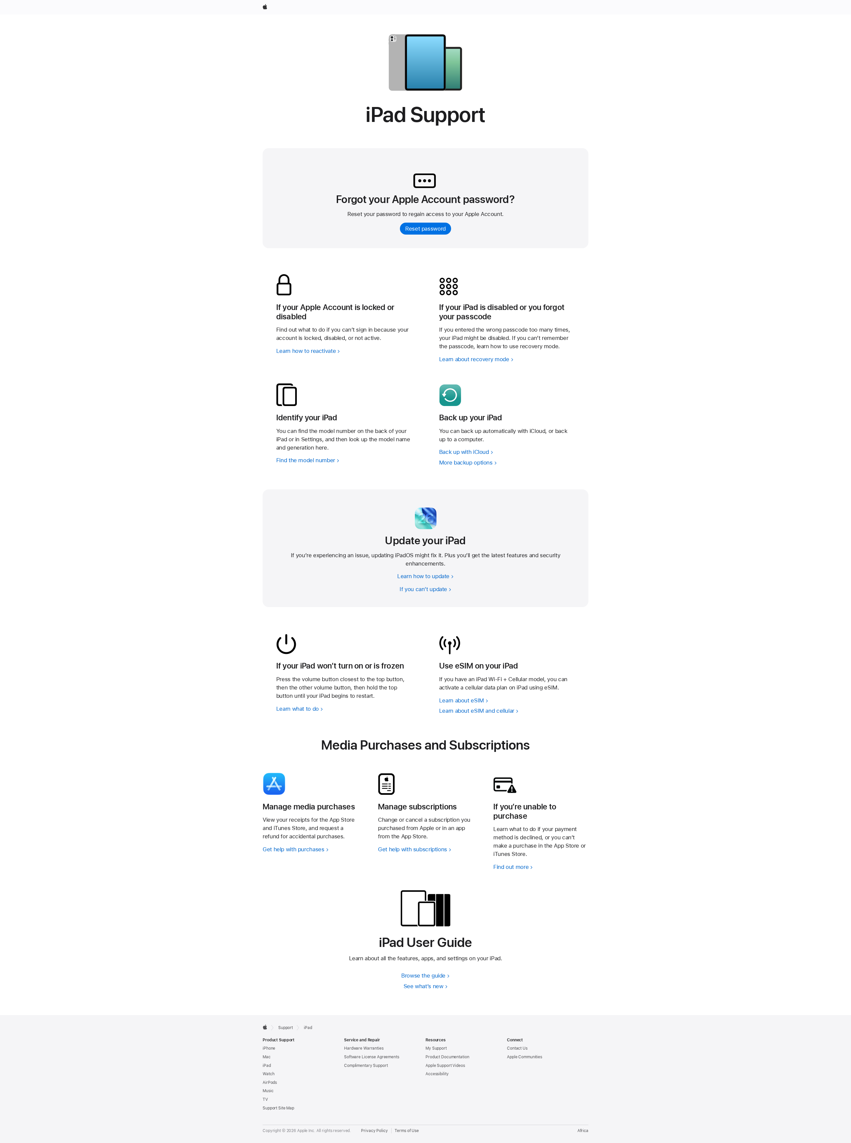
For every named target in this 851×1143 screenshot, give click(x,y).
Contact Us (517, 1048)
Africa (582, 1130)
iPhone (269, 1048)
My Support (436, 1048)
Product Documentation (447, 1057)
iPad (267, 1065)
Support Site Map (278, 1108)
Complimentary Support (366, 1065)
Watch (268, 1074)
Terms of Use (407, 1130)
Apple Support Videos (445, 1065)
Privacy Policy (374, 1130)
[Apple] (265, 1027)
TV (265, 1099)
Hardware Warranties (364, 1048)
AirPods (270, 1082)
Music (268, 1091)
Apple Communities (524, 1057)
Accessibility (437, 1074)
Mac (267, 1057)
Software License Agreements (371, 1057)
